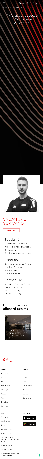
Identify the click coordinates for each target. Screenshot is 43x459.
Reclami (4, 425)
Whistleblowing (7, 449)
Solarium (4, 406)
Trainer (25, 382)
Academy (27, 390)
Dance (3, 382)
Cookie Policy (7, 433)
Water (3, 394)
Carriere (4, 417)
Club (25, 374)
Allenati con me (11, 230)
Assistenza (5, 421)
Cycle (3, 378)
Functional (5, 386)
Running (4, 402)
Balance (4, 374)
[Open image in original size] (21, 3)
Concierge (27, 398)
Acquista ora (31, 3)
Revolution (27, 386)
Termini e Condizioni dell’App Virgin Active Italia (10, 439)
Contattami (34, 3)
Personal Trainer (19, 7)
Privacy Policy (7, 429)
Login (28, 3)
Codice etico (6, 445)
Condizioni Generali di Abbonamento (10, 454)
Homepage (7, 7)
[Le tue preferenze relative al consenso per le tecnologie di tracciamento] (39, 455)
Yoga (3, 398)
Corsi (25, 378)
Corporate (27, 394)
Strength (4, 390)
